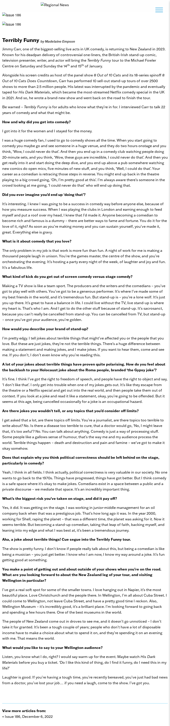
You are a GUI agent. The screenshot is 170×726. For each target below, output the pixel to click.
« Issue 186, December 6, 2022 (27, 716)
